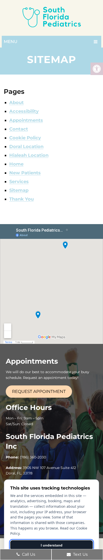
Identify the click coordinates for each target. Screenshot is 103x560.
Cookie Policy (25, 138)
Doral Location (26, 146)
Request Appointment (39, 391)
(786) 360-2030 (33, 457)
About (16, 102)
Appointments (26, 120)
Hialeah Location (28, 155)
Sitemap (18, 190)
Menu (10, 41)
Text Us (80, 554)
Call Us (28, 554)
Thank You (21, 199)
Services (19, 181)
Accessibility (24, 111)
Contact (18, 129)
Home (16, 164)
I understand (51, 545)
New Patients (25, 173)
